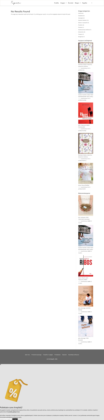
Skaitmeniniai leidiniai (84, 29)
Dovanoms (81, 32)
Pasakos (80, 25)
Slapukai (64, 354)
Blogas (77, 3)
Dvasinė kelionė (82, 20)
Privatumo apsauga (36, 354)
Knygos (62, 3)
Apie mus (27, 354)
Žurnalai (70, 3)
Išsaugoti (15, 419)
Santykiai (80, 15)
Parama (80, 27)
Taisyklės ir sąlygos (48, 354)
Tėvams (80, 34)
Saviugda (80, 18)
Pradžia (56, 3)
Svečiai (80, 13)
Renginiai (80, 36)
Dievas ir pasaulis (82, 22)
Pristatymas (58, 354)
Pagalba (84, 3)
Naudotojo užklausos (73, 354)
